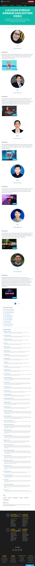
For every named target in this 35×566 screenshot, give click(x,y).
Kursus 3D (4, 561)
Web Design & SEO (7, 346)
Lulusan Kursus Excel (7, 321)
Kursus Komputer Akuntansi (8, 420)
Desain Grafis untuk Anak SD (8, 444)
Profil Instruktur (22, 558)
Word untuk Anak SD (7, 406)
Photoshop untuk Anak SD (8, 410)
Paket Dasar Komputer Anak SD (9, 424)
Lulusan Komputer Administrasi (9, 309)
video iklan (26, 497)
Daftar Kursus (31, 1)
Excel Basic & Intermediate (8, 377)
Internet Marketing (7, 358)
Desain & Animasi (19, 5)
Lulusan (5, 27)
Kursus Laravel (6, 489)
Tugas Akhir (15, 69)
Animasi (9, 497)
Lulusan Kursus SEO (7, 322)
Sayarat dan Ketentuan (22, 560)
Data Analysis (12, 5)
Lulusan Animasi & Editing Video (9, 312)
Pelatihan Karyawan (13, 562)
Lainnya (25, 5)
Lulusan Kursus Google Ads (8, 324)
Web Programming (7, 350)
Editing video (15, 497)
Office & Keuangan (4, 5)
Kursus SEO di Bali (30, 559)
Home (2, 27)
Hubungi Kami (22, 559)
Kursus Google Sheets (7, 455)
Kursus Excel (6, 362)
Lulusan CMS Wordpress (8, 318)
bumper (21, 497)
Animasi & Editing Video (17, 48)
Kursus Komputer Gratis (13, 561)
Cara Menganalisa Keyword (30, 562)
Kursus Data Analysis (7, 471)
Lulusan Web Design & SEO (8, 315)
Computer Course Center (6, 1)
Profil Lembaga (22, 557)
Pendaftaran (22, 561)
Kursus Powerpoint (7, 390)
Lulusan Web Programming (8, 316)
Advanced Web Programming (8, 398)
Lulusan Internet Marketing (8, 319)
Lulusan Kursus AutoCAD (8, 325)
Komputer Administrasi (7, 331)
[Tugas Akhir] (9, 65)
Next (19, 303)
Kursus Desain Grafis (7, 335)
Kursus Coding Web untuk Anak (9, 450)
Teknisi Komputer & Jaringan (8, 484)
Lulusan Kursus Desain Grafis (8, 310)
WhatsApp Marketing (7, 369)
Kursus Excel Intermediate (8, 435)
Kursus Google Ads (7, 373)
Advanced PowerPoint (7, 386)
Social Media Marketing (7, 394)
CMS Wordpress (6, 354)
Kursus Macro (6, 479)
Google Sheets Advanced (8, 465)
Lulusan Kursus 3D (7, 313)
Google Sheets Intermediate (8, 460)
